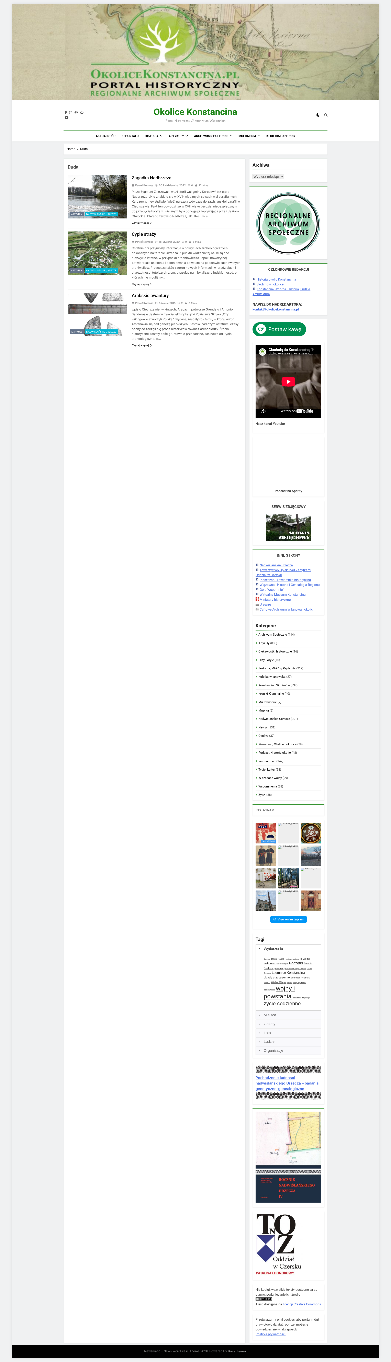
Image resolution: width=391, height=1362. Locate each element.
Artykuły (176, 136)
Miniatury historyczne (275, 600)
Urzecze (265, 604)
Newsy (263, 727)
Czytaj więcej (140, 223)
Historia (151, 136)
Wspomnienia (267, 786)
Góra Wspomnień (272, 590)
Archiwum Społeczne (211, 136)
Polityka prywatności (271, 1334)
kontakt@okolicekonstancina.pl (276, 309)
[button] (266, 833)
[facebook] (66, 112)
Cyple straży (144, 234)
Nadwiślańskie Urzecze (101, 214)
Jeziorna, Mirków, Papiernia (276, 668)
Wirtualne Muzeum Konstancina (283, 595)
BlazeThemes (237, 1351)
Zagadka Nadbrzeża (151, 177)
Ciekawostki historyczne (275, 651)
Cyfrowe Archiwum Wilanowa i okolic (286, 609)
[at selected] (76, 112)
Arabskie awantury (150, 295)
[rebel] (82, 112)
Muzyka (263, 710)
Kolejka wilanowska (272, 677)
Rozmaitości (267, 761)
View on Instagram (291, 919)
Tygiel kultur (266, 769)
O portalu (130, 136)
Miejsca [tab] (270, 1015)
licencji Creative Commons (302, 1304)
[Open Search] (325, 115)
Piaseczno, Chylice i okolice (277, 744)
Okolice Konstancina (195, 111)
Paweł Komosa (144, 185)
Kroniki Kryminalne (271, 693)
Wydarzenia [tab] (273, 949)
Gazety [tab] (269, 1024)
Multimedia (247, 136)
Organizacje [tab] (273, 1050)
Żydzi (262, 795)
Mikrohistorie (267, 702)
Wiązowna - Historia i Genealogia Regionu (290, 585)
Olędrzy (263, 736)
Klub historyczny (280, 136)
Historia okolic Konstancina (276, 279)
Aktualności (106, 136)
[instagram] (70, 112)
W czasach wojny (270, 778)
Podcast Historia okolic (274, 752)
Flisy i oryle (266, 660)
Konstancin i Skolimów (274, 685)
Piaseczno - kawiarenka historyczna (285, 580)
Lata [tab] (267, 1033)
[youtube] (67, 117)
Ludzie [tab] (269, 1042)
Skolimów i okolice (270, 284)
